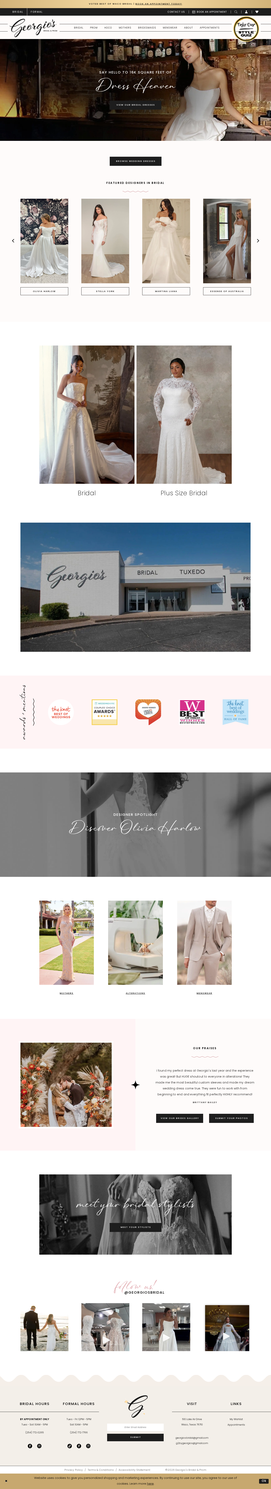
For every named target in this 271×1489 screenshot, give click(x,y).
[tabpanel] (135, 90)
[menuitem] (18, 12)
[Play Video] (25, 527)
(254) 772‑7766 (79, 1433)
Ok (264, 1481)
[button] (246, 12)
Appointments (236, 1425)
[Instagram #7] (105, 1327)
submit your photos (231, 1118)
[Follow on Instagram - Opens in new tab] (88, 1446)
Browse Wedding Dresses (136, 161)
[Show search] (236, 12)
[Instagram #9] (227, 1327)
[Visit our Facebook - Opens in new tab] (30, 1446)
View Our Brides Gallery (180, 1118)
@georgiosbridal (144, 1293)
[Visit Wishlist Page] (257, 12)
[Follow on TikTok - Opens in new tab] (69, 1446)
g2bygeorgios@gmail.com (192, 1443)
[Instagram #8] (166, 1327)
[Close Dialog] (6, 1481)
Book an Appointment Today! (159, 4)
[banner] (33, 28)
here (150, 1483)
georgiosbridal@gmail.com (192, 1438)
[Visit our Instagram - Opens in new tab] (39, 1446)
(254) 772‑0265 (34, 1433)
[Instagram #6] (44, 1327)
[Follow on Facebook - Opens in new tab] (79, 1446)
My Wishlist (236, 1419)
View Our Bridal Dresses (135, 105)
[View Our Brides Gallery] (66, 1085)
